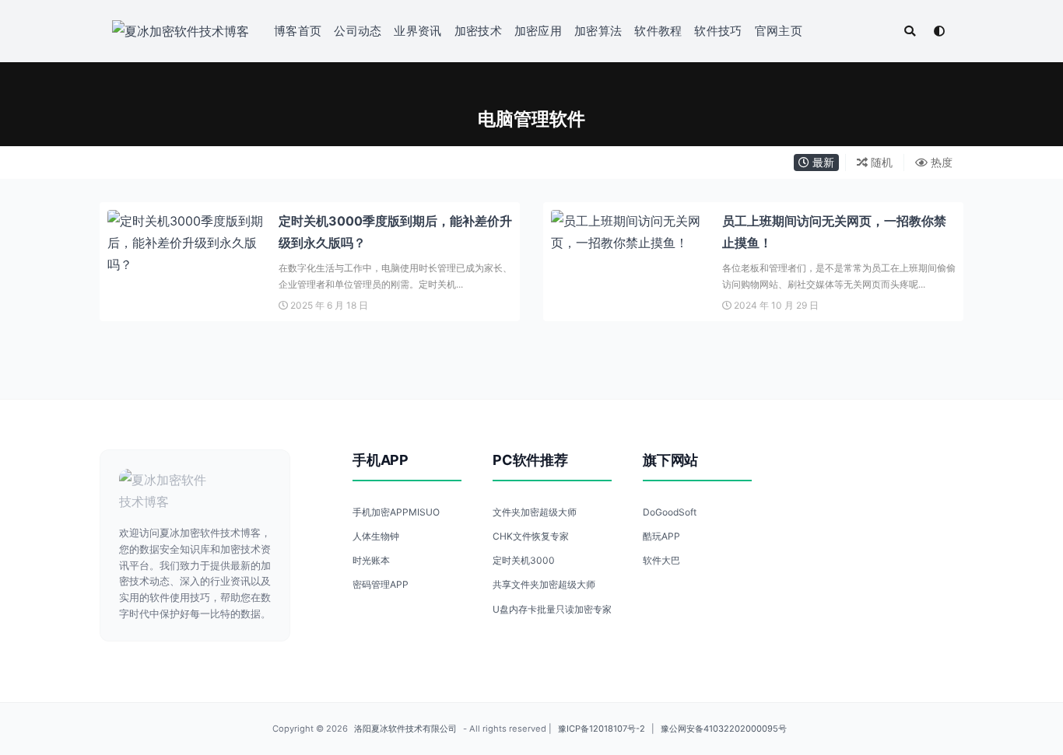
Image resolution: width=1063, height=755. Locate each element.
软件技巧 (718, 30)
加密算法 (598, 30)
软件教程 (658, 30)
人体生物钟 (376, 536)
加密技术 (478, 30)
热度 (940, 162)
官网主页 (778, 30)
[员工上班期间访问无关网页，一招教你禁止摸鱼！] (629, 231)
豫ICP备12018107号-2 (601, 728)
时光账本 (371, 560)
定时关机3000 (524, 560)
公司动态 (357, 30)
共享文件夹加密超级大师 (544, 584)
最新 (821, 162)
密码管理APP (381, 584)
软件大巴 (661, 560)
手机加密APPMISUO (396, 512)
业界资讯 (417, 30)
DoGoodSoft (669, 512)
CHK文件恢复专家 (531, 536)
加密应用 (538, 30)
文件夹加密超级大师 (535, 512)
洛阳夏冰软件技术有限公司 (405, 728)
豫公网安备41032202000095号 (724, 728)
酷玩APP (661, 536)
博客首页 (297, 30)
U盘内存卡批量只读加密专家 (552, 609)
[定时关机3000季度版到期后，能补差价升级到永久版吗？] (185, 242)
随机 (880, 162)
